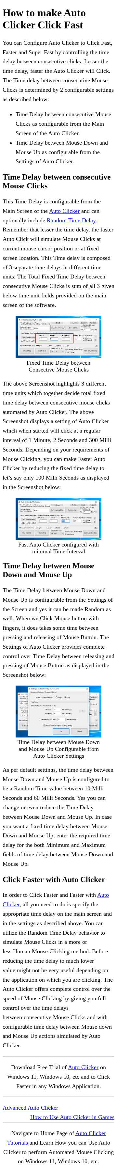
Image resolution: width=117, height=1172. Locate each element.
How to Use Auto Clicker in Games (72, 1117)
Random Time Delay (71, 220)
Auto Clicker (64, 211)
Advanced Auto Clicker (30, 1107)
